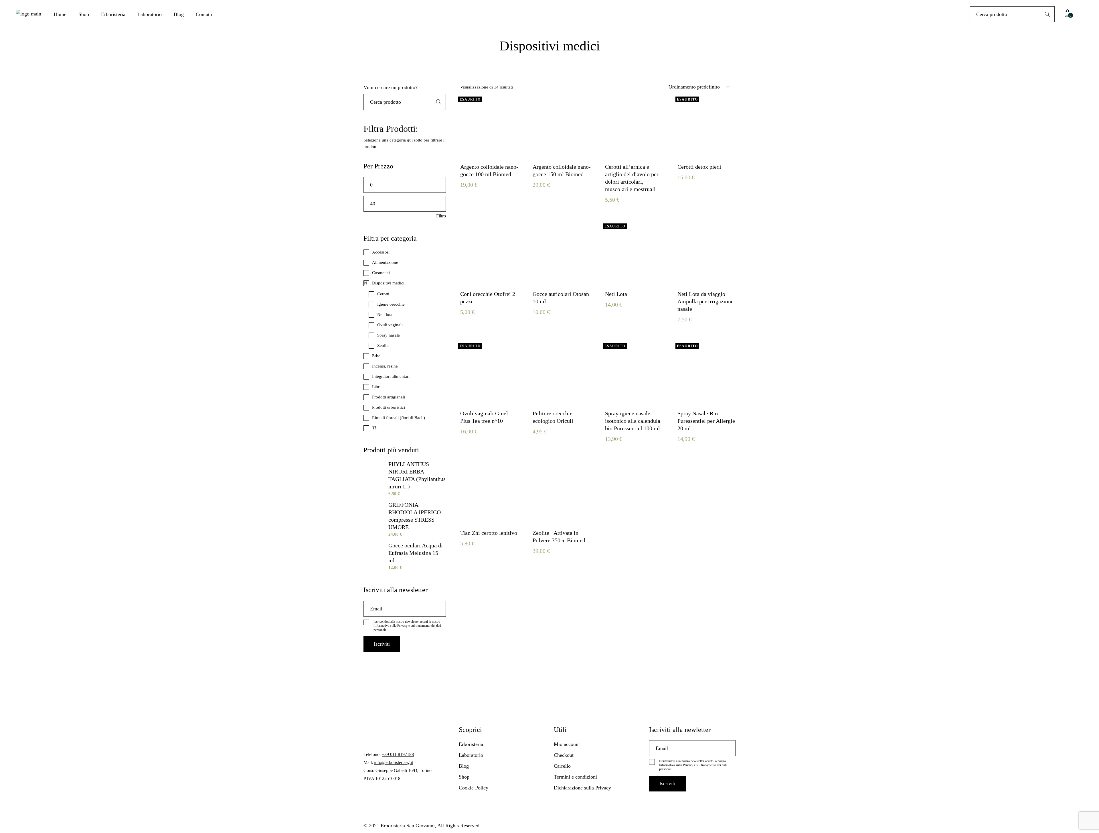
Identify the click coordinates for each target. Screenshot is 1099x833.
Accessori (381, 252)
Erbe (376, 355)
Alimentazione (385, 262)
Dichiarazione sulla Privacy (582, 788)
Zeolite (383, 345)
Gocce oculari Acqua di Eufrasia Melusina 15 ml (415, 552)
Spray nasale (388, 335)
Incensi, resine (385, 366)
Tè (374, 428)
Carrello (562, 766)
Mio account (567, 744)
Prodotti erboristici (388, 407)
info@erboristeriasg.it (393, 762)
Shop (464, 777)
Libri (376, 386)
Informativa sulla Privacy (390, 626)
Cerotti (383, 294)
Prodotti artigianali (388, 397)
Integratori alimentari (391, 376)
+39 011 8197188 (398, 754)
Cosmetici (381, 272)
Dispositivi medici (388, 283)
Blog (464, 766)
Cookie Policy (473, 788)
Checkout (564, 755)
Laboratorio (471, 755)
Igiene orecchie (391, 304)
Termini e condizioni (575, 777)
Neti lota (384, 314)
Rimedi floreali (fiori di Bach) (398, 417)
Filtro (441, 215)
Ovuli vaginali (390, 325)
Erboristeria (471, 744)
